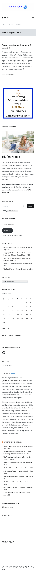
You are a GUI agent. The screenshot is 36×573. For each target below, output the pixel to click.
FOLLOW (7, 231)
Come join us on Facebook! (11, 336)
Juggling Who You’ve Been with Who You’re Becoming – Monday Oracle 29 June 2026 (17, 254)
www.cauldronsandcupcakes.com (14, 381)
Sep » (8, 328)
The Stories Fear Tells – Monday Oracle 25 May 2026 (18, 477)
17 (4, 315)
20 (18, 315)
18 (9, 315)
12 (13, 311)
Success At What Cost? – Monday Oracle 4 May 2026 (18, 488)
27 (18, 319)
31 (4, 323)
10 (4, 311)
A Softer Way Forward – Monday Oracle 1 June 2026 (18, 472)
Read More (10, 74)
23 (31, 315)
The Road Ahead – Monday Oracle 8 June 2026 (18, 269)
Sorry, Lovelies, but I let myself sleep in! (16, 47)
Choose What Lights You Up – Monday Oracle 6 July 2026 (18, 248)
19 (13, 315)
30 (31, 319)
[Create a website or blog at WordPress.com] (4, 570)
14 (22, 311)
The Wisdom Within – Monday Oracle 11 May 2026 (18, 483)
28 (22, 319)
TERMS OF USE (7, 515)
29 (27, 319)
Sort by (4, 211)
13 (18, 311)
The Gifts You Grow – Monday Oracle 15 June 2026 (18, 265)
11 (9, 311)
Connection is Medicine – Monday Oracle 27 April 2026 (17, 494)
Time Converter (7, 507)
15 (27, 311)
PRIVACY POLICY (8, 542)
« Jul (3, 328)
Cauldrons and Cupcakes (13, 442)
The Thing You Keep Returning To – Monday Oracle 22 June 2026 (17, 259)
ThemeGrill (18, 568)
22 (27, 315)
